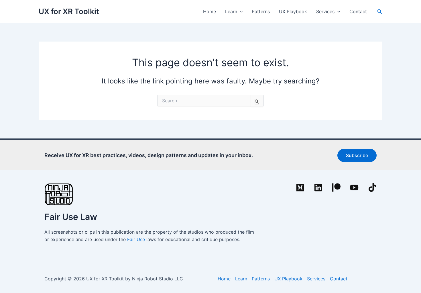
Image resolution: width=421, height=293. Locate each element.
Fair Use (136, 239)
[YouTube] (354, 187)
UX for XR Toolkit (69, 11)
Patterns (261, 11)
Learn (231, 11)
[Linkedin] (318, 187)
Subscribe (357, 155)
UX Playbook (293, 11)
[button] (240, 11)
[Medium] (300, 187)
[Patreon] (336, 187)
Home (209, 11)
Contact (358, 11)
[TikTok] (372, 187)
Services (325, 11)
